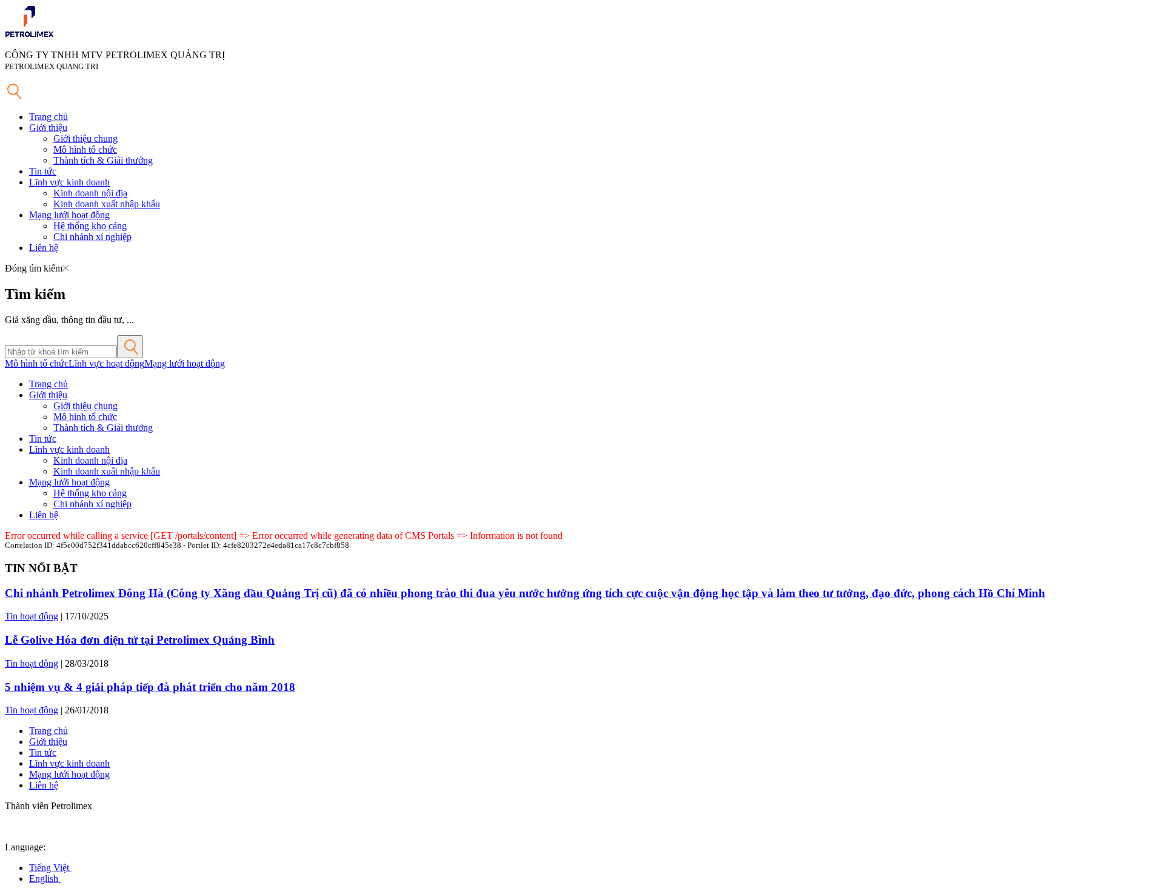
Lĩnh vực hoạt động (106, 363)
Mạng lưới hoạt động (69, 215)
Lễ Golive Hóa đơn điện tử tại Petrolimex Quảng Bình (140, 639)
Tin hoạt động (31, 616)
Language (24, 847)
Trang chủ (48, 117)
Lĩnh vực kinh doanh (69, 182)
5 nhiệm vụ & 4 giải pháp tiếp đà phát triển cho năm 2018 (150, 687)
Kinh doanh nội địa (90, 193)
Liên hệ (43, 247)
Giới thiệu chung (85, 138)
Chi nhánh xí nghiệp (92, 237)
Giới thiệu (48, 127)
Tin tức (42, 171)
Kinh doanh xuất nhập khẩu (106, 204)
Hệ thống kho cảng (90, 226)
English (45, 878)
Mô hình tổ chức (85, 149)
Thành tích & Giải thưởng (103, 160)
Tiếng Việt (50, 867)
